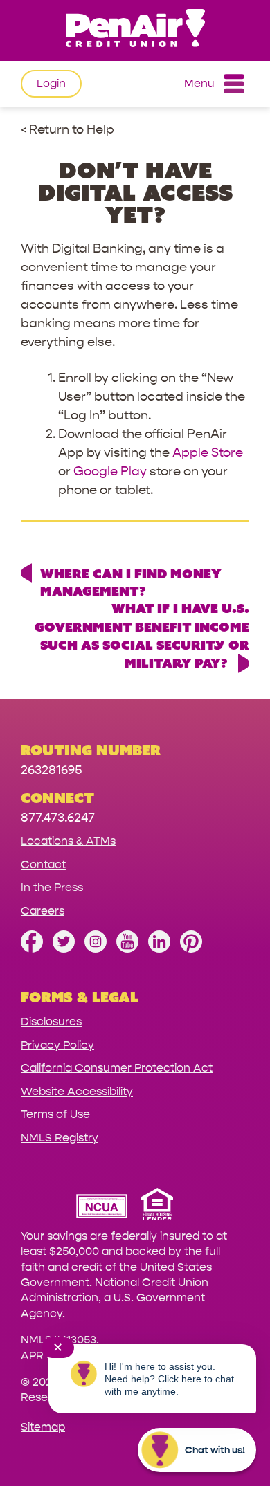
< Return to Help (67, 129)
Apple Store (207, 453)
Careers (42, 910)
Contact (43, 864)
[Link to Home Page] (135, 30)
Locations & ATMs (68, 840)
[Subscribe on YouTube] (127, 948)
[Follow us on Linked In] (159, 948)
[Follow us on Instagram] (95, 948)
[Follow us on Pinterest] (191, 948)
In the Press (52, 887)
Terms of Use (55, 1114)
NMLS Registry (59, 1137)
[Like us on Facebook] (32, 948)
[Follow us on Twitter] (64, 948)
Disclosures (51, 1021)
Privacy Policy (57, 1045)
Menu (199, 83)
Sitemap (43, 1426)
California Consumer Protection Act (117, 1067)
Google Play (110, 471)
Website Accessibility (77, 1091)
